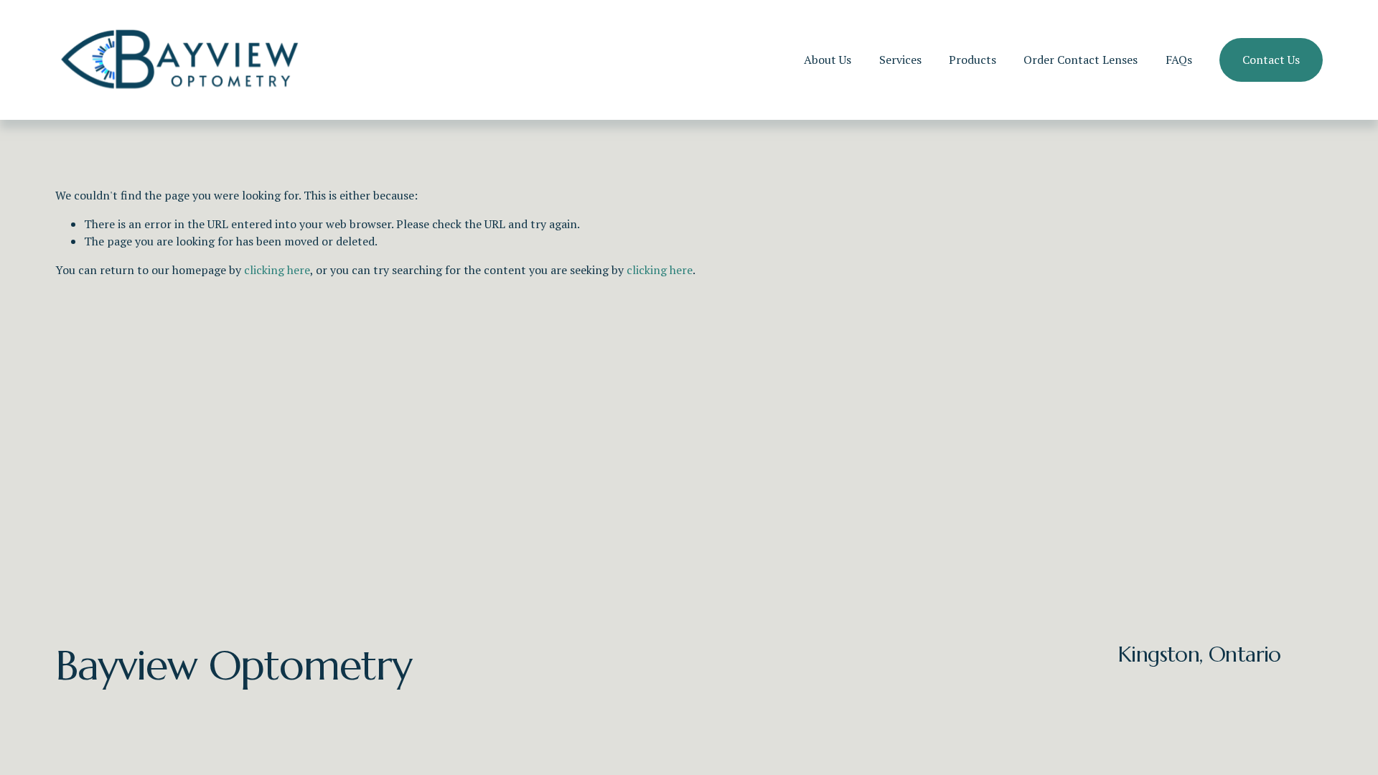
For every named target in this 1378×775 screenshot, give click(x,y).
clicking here (277, 270)
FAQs (1179, 59)
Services (900, 59)
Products (972, 59)
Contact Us (1271, 59)
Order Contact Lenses (1080, 59)
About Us (827, 59)
